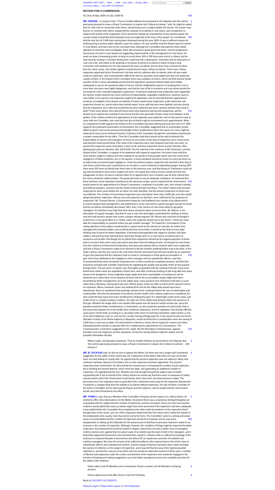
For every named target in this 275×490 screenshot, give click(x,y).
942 (190, 181)
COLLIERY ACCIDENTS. (113, 6)
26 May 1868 (141, 3)
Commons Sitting (91, 6)
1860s (110, 3)
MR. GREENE (90, 21)
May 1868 (128, 3)
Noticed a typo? (91, 486)
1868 (118, 3)
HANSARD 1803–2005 (93, 3)
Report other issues (110, 486)
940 (190, 37)
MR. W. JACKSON (92, 353)
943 (190, 255)
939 (190, 15)
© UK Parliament (130, 486)
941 (190, 111)
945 (190, 419)
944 (190, 329)
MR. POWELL (90, 396)
